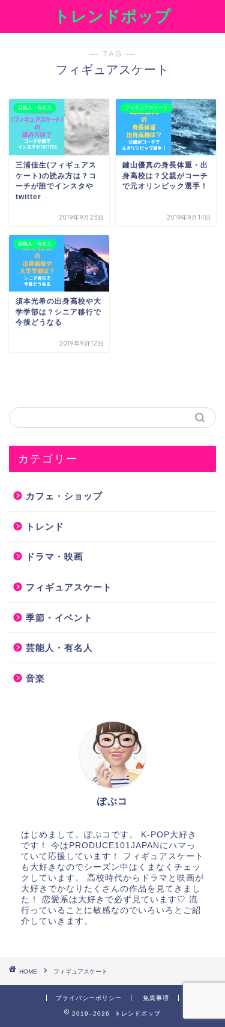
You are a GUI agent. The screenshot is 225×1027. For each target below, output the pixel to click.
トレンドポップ (113, 15)
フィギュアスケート (69, 587)
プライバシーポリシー (89, 998)
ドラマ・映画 (54, 556)
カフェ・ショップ (64, 496)
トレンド (45, 526)
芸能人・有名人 (59, 647)
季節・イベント (59, 617)
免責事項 (156, 998)
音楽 (35, 678)
